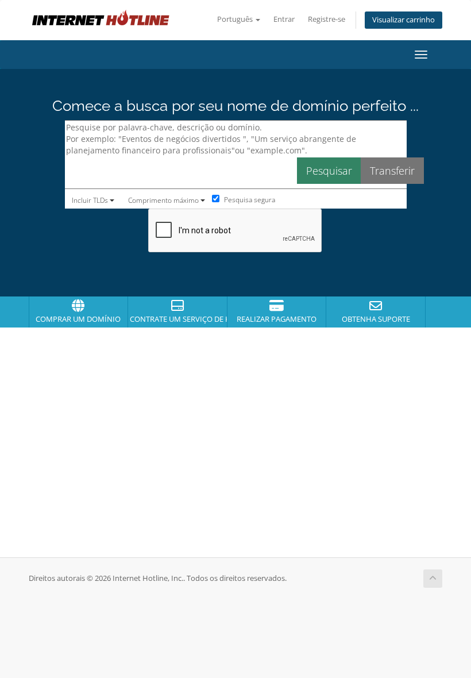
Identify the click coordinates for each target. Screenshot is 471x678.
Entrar (284, 19)
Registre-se (326, 19)
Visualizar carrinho (403, 20)
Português (235, 19)
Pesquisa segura (248, 200)
